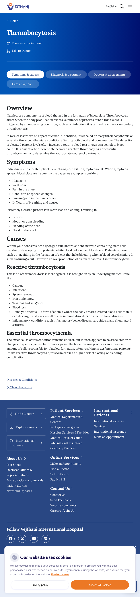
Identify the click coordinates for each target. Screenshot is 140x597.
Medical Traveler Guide (66, 438)
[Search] (122, 6)
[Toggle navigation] (130, 6)
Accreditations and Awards (25, 480)
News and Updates (19, 491)
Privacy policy (40, 584)
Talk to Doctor (21, 50)
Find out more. (60, 574)
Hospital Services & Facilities (69, 432)
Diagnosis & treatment (66, 74)
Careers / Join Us (62, 510)
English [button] (110, 6)
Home (13, 21)
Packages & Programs (64, 427)
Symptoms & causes (25, 74)
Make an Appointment (26, 43)
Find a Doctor (59, 469)
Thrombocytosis (20, 387)
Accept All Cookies (100, 584)
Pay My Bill (57, 479)
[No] (134, 547)
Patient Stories (17, 485)
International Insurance (110, 431)
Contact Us (57, 494)
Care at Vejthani (23, 84)
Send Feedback (60, 500)
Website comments (63, 505)
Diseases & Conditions (22, 379)
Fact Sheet (14, 464)
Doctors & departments (109, 74)
